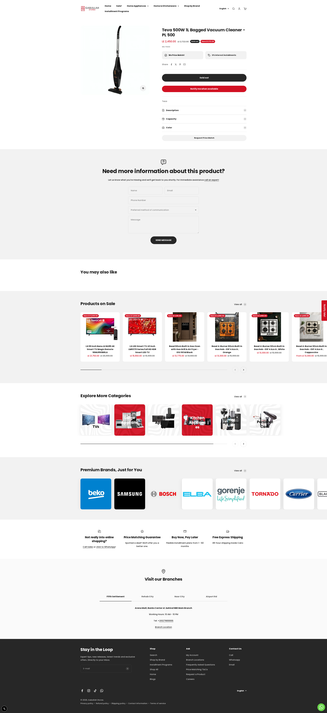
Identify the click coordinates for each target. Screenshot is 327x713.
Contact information (137, 703)
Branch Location (163, 627)
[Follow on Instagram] (88, 690)
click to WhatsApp (105, 546)
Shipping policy (118, 703)
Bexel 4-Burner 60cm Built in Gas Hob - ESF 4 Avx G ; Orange (227, 349)
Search (153, 655)
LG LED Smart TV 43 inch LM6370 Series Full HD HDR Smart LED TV (142, 349)
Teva (164, 101)
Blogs (153, 679)
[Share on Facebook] (171, 64)
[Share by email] (184, 64)
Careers (190, 679)
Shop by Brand (192, 5)
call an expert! (211, 179)
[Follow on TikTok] (95, 690)
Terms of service (158, 703)
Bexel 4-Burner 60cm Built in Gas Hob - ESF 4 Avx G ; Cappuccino (311, 349)
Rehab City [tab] (148, 596)
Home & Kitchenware (165, 5)
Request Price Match (204, 138)
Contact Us (235, 648)
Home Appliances (136, 5)
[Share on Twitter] (176, 64)
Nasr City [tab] (179, 596)
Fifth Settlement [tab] (116, 596)
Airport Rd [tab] (211, 596)
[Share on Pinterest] (180, 64)
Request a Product (195, 674)
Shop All (154, 669)
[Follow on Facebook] (82, 690)
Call (231, 655)
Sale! (119, 5)
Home (108, 5)
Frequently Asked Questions (200, 664)
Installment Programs (117, 11)
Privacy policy (86, 703)
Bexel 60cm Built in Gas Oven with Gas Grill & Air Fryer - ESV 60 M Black (184, 349)
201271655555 (166, 620)
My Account (192, 655)
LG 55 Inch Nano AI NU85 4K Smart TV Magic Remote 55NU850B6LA (100, 349)
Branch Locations (195, 659)
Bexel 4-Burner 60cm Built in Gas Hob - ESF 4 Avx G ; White (269, 348)
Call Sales (88, 546)
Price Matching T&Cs (197, 669)
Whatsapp (234, 659)
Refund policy (102, 703)
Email (232, 664)
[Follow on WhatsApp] (101, 690)
